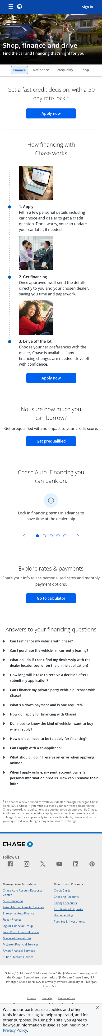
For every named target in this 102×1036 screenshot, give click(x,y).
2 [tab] (44, 535)
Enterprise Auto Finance (18, 913)
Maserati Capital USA (17, 938)
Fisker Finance (12, 919)
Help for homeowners (75, 1004)
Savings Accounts (65, 903)
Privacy (31, 998)
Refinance (42, 69)
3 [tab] (51, 535)
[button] (97, 1007)
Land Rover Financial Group (21, 932)
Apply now (59, 113)
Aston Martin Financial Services (23, 907)
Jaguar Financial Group (18, 926)
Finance (20, 70)
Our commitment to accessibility (34, 1004)
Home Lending (63, 915)
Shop (86, 69)
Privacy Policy (15, 1030)
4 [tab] (58, 535)
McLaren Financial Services (21, 944)
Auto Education (13, 901)
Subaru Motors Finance (18, 957)
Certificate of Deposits (68, 909)
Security (47, 998)
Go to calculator (56, 598)
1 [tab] (37, 535)
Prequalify (66, 69)
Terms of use (66, 998)
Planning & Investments (69, 921)
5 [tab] (64, 535)
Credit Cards (62, 890)
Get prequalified (56, 441)
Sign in (89, 6)
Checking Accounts (66, 896)
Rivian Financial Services (19, 950)
